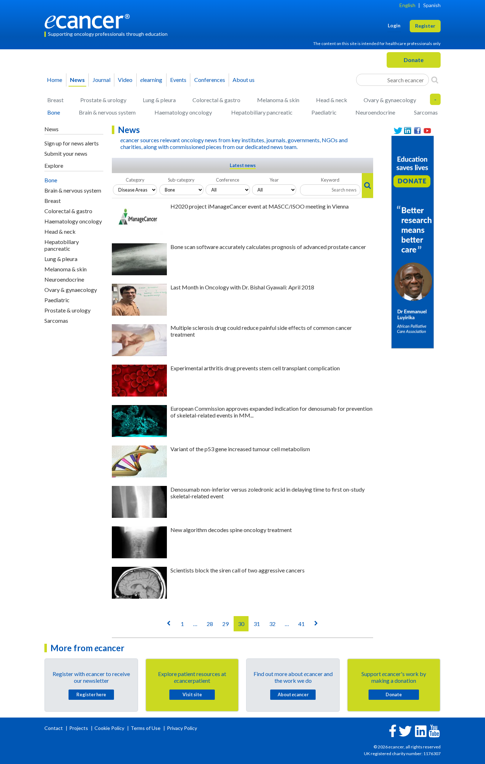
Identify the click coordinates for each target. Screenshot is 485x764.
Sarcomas (426, 112)
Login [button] (394, 25)
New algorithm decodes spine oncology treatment (231, 529)
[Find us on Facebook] (417, 130)
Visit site (192, 694)
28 (210, 623)
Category (135, 180)
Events (178, 79)
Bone (53, 112)
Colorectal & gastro (216, 99)
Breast (55, 99)
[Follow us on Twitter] (398, 130)
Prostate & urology (103, 99)
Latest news (243, 165)
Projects (79, 728)
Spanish (432, 5)
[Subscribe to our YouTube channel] (427, 130)
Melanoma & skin (278, 99)
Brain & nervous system (107, 112)
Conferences (209, 79)
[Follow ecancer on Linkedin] (421, 730)
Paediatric (324, 112)
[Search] (435, 80)
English (407, 5)
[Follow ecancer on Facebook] (392, 730)
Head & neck (331, 99)
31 (257, 623)
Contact (54, 728)
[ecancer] (89, 20)
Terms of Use (145, 728)
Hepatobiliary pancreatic (262, 112)
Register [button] (425, 26)
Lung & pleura (159, 99)
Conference (227, 180)
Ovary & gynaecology (390, 99)
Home (54, 79)
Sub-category (181, 180)
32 (272, 623)
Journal (101, 79)
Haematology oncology (183, 112)
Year (274, 180)
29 (225, 623)
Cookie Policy (109, 728)
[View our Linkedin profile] (408, 130)
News (77, 79)
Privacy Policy (182, 728)
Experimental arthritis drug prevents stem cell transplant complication (255, 368)
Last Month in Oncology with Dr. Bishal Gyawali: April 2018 (242, 287)
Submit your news (65, 153)
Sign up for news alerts (71, 143)
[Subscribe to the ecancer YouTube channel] (434, 730)
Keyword (330, 180)
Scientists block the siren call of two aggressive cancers (237, 570)
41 (301, 623)
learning (151, 79)
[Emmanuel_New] (412, 241)
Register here (91, 694)
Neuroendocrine (375, 112)
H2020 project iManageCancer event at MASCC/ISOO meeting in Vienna (259, 206)
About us (244, 79)
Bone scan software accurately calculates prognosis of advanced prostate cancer (268, 246)
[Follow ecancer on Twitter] (405, 730)
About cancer (293, 694)
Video (125, 79)
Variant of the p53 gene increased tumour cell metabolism (240, 448)
